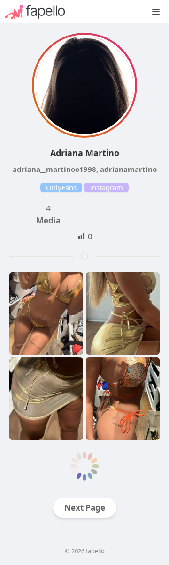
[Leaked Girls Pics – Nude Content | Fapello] (40, 11)
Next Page (84, 507)
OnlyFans (61, 187)
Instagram (106, 187)
